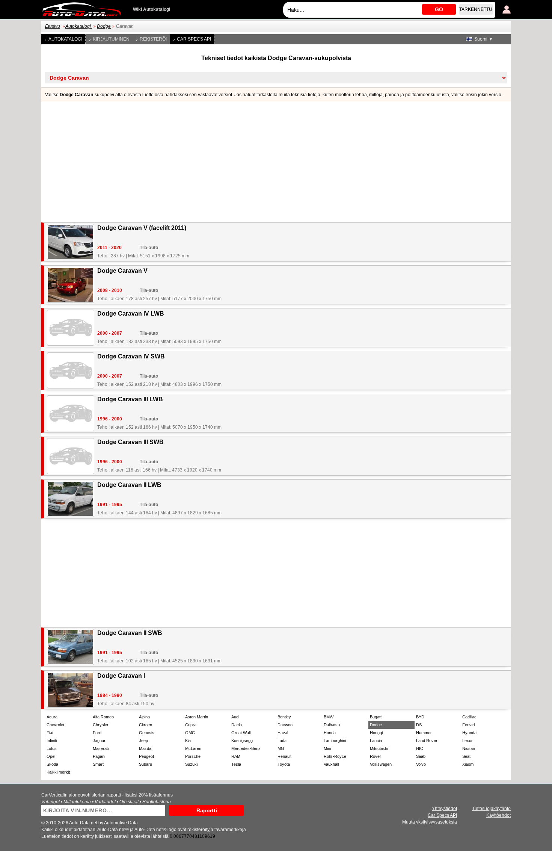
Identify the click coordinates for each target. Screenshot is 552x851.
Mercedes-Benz (246, 748)
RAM (235, 756)
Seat (466, 756)
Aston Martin (196, 717)
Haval (283, 732)
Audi (235, 717)
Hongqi (376, 732)
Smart (98, 764)
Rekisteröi (153, 39)
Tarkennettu (475, 9)
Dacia (236, 725)
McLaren (193, 748)
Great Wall (240, 732)
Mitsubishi (379, 748)
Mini (327, 748)
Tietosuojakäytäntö (491, 808)
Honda (330, 732)
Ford (97, 732)
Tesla (236, 764)
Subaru (145, 764)
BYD (420, 717)
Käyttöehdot (498, 815)
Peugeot (146, 756)
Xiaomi (468, 764)
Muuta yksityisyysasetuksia (429, 822)
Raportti (206, 810)
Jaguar (99, 740)
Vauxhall (331, 764)
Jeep (143, 740)
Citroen (145, 725)
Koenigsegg (242, 740)
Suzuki (191, 764)
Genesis (146, 732)
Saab (420, 756)
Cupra (190, 725)
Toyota (284, 764)
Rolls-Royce (335, 756)
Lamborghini (335, 740)
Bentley (284, 717)
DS (419, 725)
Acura (52, 717)
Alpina (144, 717)
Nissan (468, 748)
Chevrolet (55, 725)
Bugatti (376, 717)
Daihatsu (332, 725)
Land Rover (426, 740)
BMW (328, 717)
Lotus (52, 748)
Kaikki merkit (58, 772)
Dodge (104, 26)
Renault (284, 756)
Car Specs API (194, 39)
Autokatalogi (78, 26)
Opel (51, 756)
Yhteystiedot (444, 808)
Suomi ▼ (483, 39)
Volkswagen (381, 764)
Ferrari (468, 725)
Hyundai (469, 732)
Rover (375, 756)
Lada (282, 740)
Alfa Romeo (103, 717)
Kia (188, 740)
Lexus (468, 740)
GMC (190, 732)
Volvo (421, 764)
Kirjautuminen (111, 39)
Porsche (193, 756)
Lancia (376, 740)
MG (281, 748)
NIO (420, 748)
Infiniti (52, 740)
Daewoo (285, 725)
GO (439, 9)
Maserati (101, 748)
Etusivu (52, 26)
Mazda (145, 748)
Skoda (52, 764)
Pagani (99, 756)
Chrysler (101, 725)
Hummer (424, 732)
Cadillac (469, 717)
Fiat (50, 732)
